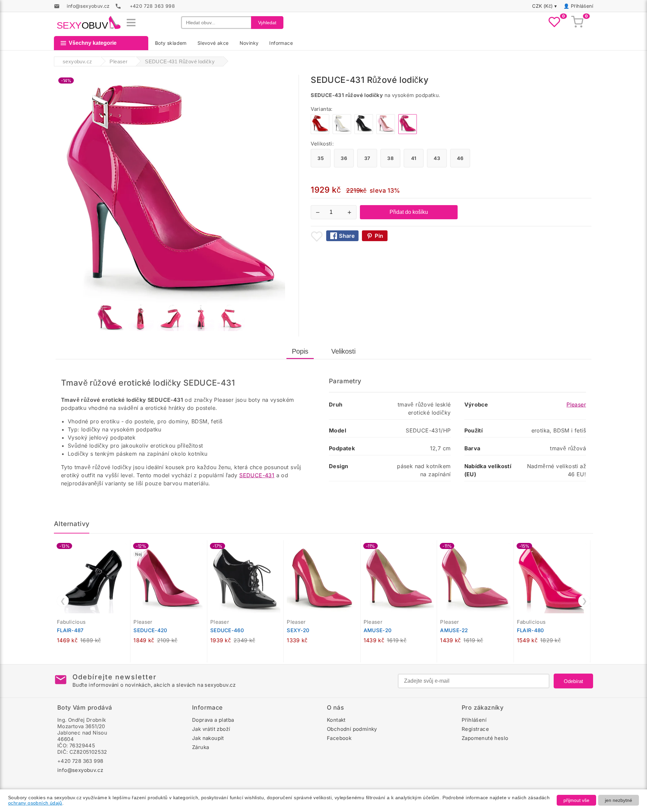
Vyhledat (267, 22)
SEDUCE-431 (256, 475)
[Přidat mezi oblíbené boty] (317, 236)
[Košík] (577, 22)
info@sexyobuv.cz (80, 770)
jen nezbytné (618, 800)
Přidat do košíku (409, 212)
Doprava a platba (213, 720)
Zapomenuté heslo (485, 738)
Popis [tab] (300, 351)
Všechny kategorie (93, 43)
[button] (127, 549)
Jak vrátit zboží (211, 729)
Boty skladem (171, 43)
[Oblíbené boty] (554, 22)
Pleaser (576, 404)
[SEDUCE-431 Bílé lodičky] (342, 132)
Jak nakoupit (208, 738)
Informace (281, 43)
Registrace (475, 729)
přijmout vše (576, 800)
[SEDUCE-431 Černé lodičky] (364, 132)
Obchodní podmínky (352, 729)
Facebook (339, 738)
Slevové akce (213, 43)
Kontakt (336, 720)
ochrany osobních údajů (35, 803)
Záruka (200, 747)
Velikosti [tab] (343, 351)
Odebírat (573, 681)
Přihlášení (582, 6)
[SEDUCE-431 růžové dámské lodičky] (385, 132)
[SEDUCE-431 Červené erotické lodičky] (320, 132)
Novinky (249, 43)
